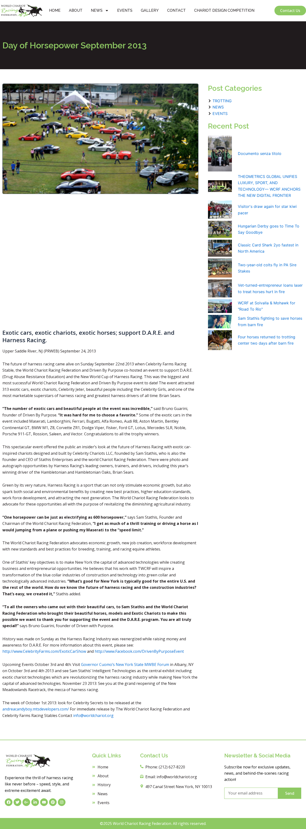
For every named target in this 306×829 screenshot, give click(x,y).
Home (54, 10)
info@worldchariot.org (93, 715)
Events (124, 10)
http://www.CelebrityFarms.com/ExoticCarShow (44, 651)
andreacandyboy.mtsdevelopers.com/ (35, 709)
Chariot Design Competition (224, 10)
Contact (176, 10)
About (75, 10)
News (97, 10)
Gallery (150, 10)
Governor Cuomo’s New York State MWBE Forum (125, 664)
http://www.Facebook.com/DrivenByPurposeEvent (139, 651)
